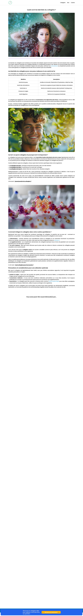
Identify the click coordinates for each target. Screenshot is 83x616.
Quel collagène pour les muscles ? (24, 265)
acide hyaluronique (54, 281)
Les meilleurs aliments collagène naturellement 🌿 (24, 597)
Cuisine (73, 2)
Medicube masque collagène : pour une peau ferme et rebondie (28, 446)
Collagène (62, 2)
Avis (68, 2)
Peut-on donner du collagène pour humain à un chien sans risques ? (29, 345)
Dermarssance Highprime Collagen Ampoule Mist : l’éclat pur (27, 395)
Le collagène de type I (15, 165)
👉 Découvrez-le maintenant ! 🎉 (51, 612)
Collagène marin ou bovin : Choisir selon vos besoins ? (25, 496)
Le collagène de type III (15, 169)
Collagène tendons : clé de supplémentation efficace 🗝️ (25, 547)
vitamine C (57, 240)
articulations (54, 66)
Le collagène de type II (15, 167)
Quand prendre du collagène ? (23, 181)
